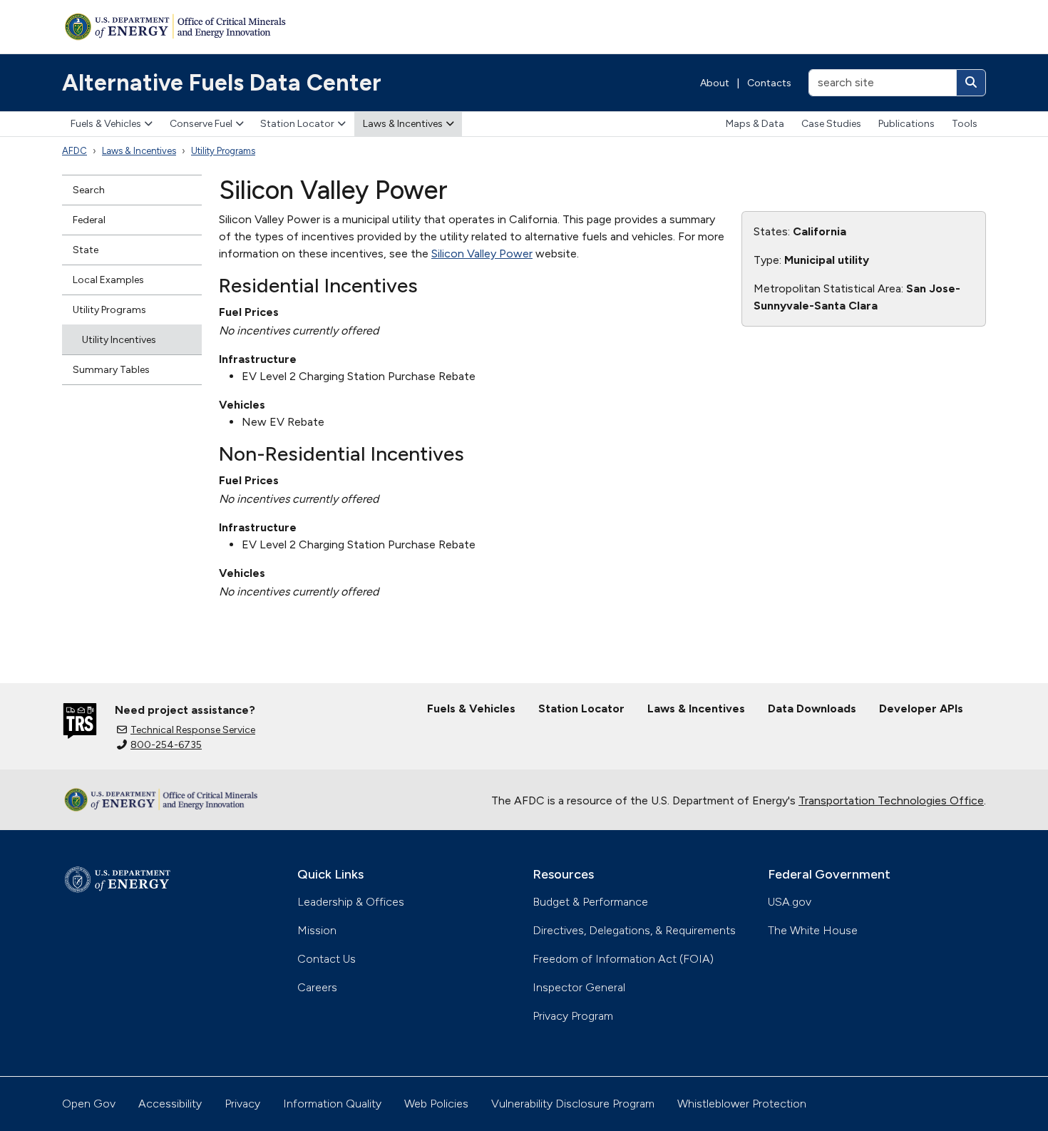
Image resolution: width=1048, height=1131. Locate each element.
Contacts (769, 83)
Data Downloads (812, 708)
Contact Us (326, 959)
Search (89, 190)
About (714, 83)
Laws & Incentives (403, 124)
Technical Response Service (192, 730)
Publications (906, 124)
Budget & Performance (590, 902)
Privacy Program (573, 1016)
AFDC (74, 150)
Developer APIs (921, 708)
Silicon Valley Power (482, 253)
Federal (89, 220)
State (85, 250)
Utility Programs (223, 150)
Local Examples (108, 280)
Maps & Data (755, 124)
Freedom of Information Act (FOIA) (623, 959)
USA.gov (789, 902)
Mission (317, 930)
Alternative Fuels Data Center (221, 82)
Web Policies (436, 1103)
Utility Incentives (119, 340)
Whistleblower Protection (741, 1103)
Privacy (242, 1103)
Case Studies (831, 124)
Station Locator (297, 124)
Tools (964, 124)
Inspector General (579, 987)
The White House (813, 930)
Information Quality (332, 1103)
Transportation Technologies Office (891, 800)
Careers (317, 987)
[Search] (971, 82)
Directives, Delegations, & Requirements (634, 930)
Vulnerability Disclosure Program (572, 1103)
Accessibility (170, 1103)
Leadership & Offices (350, 902)
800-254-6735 (166, 745)
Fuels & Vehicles (106, 124)
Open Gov (88, 1103)
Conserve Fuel (201, 124)
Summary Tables (111, 370)
